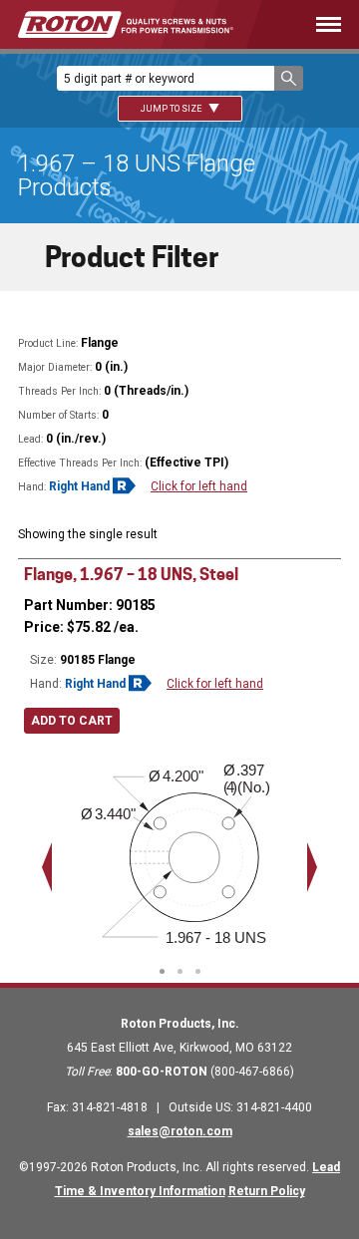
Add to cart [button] (72, 721)
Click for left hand (199, 486)
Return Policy (266, 1191)
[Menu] (316, 24)
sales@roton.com (180, 1131)
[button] (288, 78)
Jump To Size (172, 109)
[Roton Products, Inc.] (125, 24)
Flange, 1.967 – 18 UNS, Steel (131, 574)
